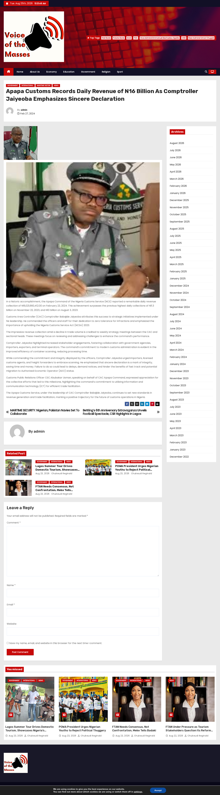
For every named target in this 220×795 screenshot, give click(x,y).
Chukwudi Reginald (61, 473)
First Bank (106, 38)
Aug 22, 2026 (176, 735)
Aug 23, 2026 (42, 473)
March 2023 (176, 435)
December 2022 (179, 456)
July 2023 (175, 407)
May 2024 (175, 335)
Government (88, 71)
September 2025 (180, 221)
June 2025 (176, 243)
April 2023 (175, 428)
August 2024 (177, 314)
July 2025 (175, 236)
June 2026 (176, 157)
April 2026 (175, 171)
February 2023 (178, 442)
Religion (106, 71)
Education (69, 71)
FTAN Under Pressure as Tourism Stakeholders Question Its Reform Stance (188, 730)
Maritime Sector (43, 85)
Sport (120, 71)
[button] (206, 71)
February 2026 (178, 186)
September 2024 (180, 307)
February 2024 (178, 357)
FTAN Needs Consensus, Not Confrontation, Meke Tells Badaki (54, 490)
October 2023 (178, 385)
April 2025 (175, 257)
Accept (158, 790)
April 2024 (176, 343)
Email (11, 604)
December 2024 (179, 285)
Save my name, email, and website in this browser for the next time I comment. (55, 643)
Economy (51, 71)
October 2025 (178, 214)
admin (24, 110)
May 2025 (175, 250)
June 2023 (176, 414)
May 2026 (175, 164)
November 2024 (179, 293)
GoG (129, 38)
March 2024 (177, 350)
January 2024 (178, 364)
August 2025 (177, 228)
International (27, 85)
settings (138, 791)
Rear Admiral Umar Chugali (201, 38)
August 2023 (177, 399)
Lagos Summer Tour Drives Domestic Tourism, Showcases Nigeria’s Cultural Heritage (56, 469)
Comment (14, 522)
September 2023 (179, 392)
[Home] (8, 72)
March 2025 (177, 264)
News (56, 85)
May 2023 (175, 421)
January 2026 (178, 193)
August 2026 (177, 143)
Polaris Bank (118, 38)
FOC (136, 38)
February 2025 (178, 271)
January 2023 (177, 449)
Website (11, 624)
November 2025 (179, 207)
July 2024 (175, 321)
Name (11, 585)
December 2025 (179, 200)
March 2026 (177, 179)
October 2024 (178, 300)
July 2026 (175, 150)
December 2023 (179, 371)
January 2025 (178, 278)
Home (20, 71)
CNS (184, 38)
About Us (35, 71)
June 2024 (176, 328)
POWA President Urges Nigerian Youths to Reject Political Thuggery (136, 469)
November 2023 (179, 378)
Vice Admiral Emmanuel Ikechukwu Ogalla (159, 38)
